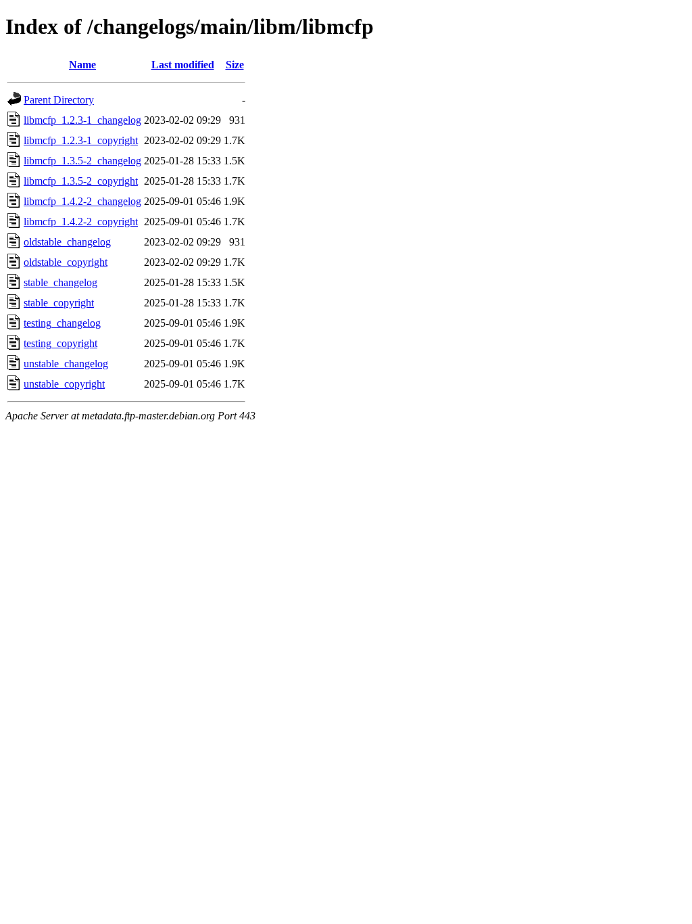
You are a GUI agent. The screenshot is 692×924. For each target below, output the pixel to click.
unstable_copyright (64, 384)
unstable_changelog (66, 363)
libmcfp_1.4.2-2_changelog (82, 201)
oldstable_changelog (67, 242)
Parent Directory (59, 100)
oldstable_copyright (65, 262)
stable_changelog (60, 282)
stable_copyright (59, 302)
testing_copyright (60, 343)
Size (235, 64)
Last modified (182, 64)
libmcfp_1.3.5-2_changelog (82, 160)
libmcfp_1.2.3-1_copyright (81, 140)
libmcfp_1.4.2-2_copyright (81, 221)
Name (82, 64)
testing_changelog (62, 323)
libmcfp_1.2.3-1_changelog (82, 120)
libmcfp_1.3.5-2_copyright (81, 181)
